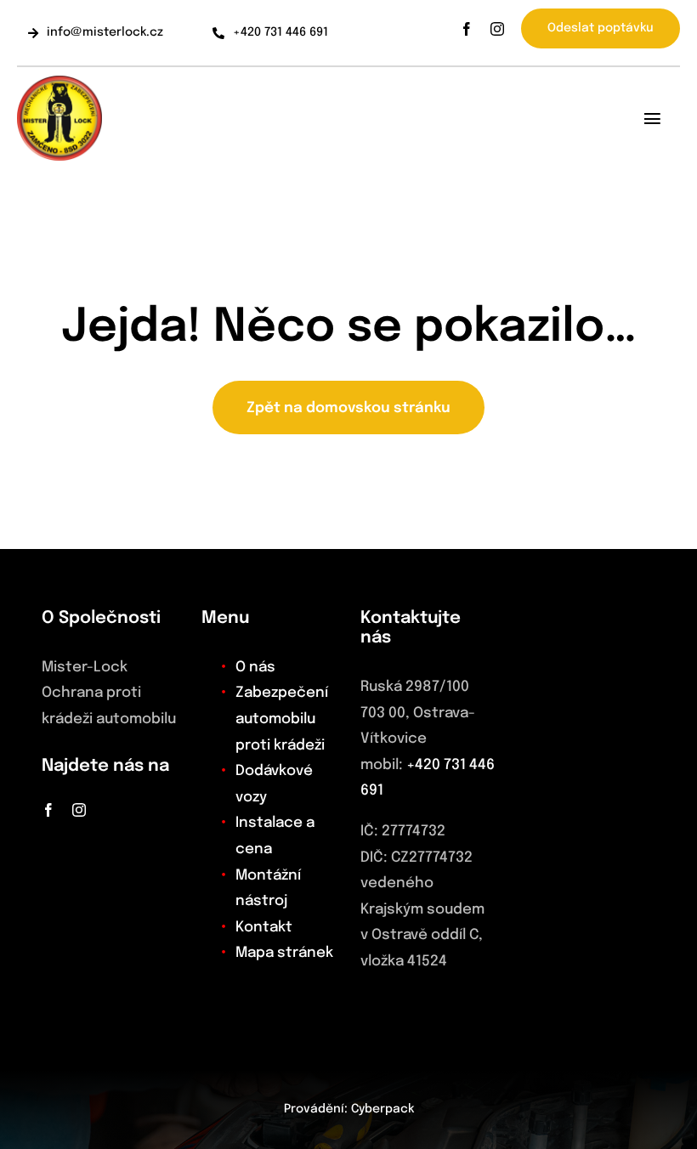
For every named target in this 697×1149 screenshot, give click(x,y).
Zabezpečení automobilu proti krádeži (281, 719)
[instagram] (497, 29)
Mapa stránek (284, 953)
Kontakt (263, 927)
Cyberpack (382, 1109)
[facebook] (466, 29)
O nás (255, 667)
